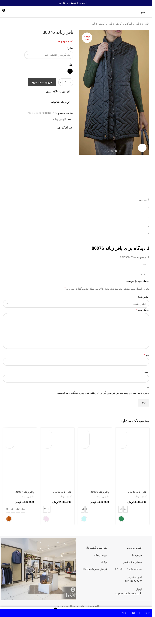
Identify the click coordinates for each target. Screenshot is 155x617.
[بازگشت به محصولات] (9, 23)
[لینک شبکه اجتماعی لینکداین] (36, 129)
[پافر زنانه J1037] (20, 458)
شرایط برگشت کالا (96, 547)
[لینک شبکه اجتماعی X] (50, 129)
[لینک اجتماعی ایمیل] (45, 129)
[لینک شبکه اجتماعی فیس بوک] (55, 129)
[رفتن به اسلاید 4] (108, 151)
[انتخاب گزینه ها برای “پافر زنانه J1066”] (84, 434)
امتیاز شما (143, 296)
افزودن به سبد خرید (42, 84)
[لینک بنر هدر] (76, 3)
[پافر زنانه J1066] (95, 458)
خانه (147, 23)
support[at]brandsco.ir (128, 593)
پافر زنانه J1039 (137, 491)
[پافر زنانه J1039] (132, 458)
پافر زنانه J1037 (25, 491)
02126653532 (133, 581)
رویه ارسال (100, 554)
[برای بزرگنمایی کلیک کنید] (142, 148)
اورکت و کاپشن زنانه (120, 23)
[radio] (70, 71)
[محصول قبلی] (14, 23)
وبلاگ (104, 561)
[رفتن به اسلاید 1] (120, 151)
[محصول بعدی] (5, 23)
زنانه (138, 23)
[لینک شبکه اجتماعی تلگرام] (27, 129)
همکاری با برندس (132, 561)
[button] (145, 92)
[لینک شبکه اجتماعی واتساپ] (32, 129)
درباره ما (137, 554)
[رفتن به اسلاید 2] (116, 151)
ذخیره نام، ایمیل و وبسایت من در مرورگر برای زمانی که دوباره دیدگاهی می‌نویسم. (103, 392)
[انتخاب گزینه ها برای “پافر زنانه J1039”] (122, 434)
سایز (70, 47)
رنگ (71, 64)
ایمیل (145, 371)
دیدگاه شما (142, 309)
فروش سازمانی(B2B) (94, 568)
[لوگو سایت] (76, 11)
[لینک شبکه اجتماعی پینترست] (41, 129)
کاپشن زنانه (98, 23)
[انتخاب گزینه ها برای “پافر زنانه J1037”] (9, 434)
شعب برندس (134, 547)
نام (146, 354)
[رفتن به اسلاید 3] (112, 151)
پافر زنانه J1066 (100, 491)
